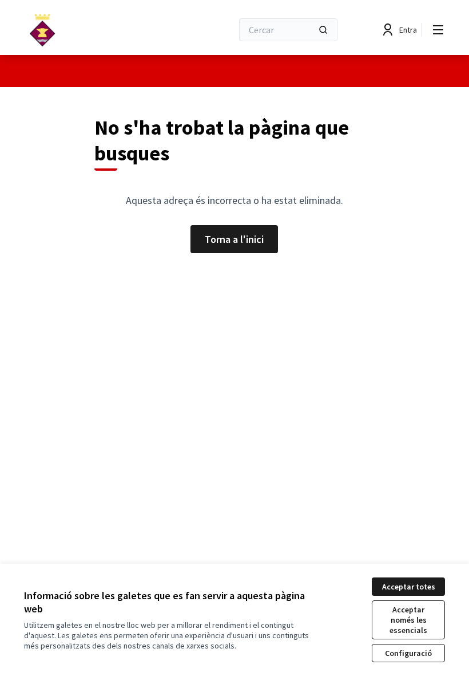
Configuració (408, 653)
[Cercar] (323, 30)
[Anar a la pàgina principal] (100, 29)
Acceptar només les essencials (408, 619)
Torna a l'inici (234, 239)
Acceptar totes (408, 586)
